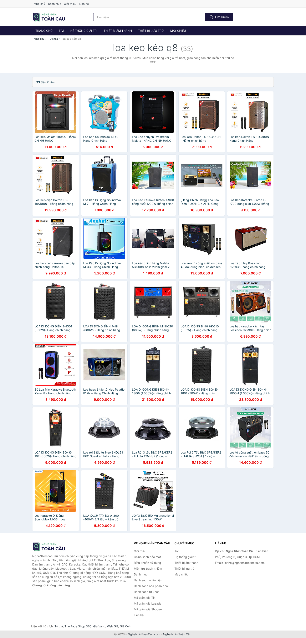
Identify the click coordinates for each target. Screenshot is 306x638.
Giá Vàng (99, 626)
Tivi (61, 30)
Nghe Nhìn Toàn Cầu (177, 634)
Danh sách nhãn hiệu (148, 580)
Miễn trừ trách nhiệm (148, 568)
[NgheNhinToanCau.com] (49, 17)
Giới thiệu (70, 3)
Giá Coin (125, 626)
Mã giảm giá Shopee (148, 609)
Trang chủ (38, 3)
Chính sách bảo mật (147, 557)
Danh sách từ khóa (146, 592)
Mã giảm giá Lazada (148, 603)
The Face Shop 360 (78, 626)
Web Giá (112, 626)
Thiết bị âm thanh (118, 30)
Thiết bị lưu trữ (151, 30)
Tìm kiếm (221, 17)
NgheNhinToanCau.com (144, 634)
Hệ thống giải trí (83, 30)
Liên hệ (84, 3)
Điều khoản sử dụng (147, 562)
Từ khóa (53, 38)
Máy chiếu (178, 30)
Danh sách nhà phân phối (151, 586)
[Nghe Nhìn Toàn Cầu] (53, 547)
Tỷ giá (59, 626)
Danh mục (54, 3)
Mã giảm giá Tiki (145, 597)
